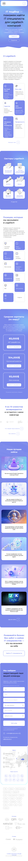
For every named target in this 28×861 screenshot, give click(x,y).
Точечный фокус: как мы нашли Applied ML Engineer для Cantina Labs (14, 528)
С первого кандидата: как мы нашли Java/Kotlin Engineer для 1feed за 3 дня (14, 610)
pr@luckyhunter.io (7, 739)
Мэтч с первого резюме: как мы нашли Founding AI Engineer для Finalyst (14, 583)
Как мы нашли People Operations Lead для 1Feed (14, 474)
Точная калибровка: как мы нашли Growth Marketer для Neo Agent (14, 555)
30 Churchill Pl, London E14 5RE (9, 754)
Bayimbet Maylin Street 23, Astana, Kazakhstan (10, 763)
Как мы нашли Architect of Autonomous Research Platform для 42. (14, 501)
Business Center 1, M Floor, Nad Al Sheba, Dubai (10, 758)
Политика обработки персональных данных (14, 855)
